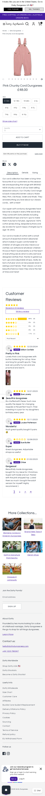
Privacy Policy (9, 713)
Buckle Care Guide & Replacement (18, 705)
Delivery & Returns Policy (14, 709)
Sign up (12, 606)
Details (25, 173)
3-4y (6, 108)
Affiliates (6, 701)
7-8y (6, 114)
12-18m (16, 101)
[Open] (6, 790)
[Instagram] (8, 753)
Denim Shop (33, 555)
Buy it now (22, 145)
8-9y (15, 114)
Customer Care (9, 697)
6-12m (6, 101)
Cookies (6, 718)
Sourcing (6, 722)
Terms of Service (10, 730)
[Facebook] (4, 753)
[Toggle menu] (3, 24)
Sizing (35, 173)
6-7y (33, 108)
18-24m (26, 101)
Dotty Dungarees (22, 789)
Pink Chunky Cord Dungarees (13, 34)
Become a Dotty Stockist (14, 674)
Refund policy (8, 734)
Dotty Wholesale (10, 688)
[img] (20, 347)
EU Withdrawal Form (12, 739)
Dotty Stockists (9, 670)
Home (4, 31)
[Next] (41, 79)
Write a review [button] (22, 311)
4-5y (15, 108)
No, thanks (34, 9)
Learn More (7, 634)
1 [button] (9, 79)
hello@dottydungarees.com (15, 646)
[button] (11, 319)
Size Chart (7, 692)
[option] (22, 57)
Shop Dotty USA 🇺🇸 (11, 666)
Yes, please (13, 9)
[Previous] (3, 79)
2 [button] (19, 492)
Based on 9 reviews (15, 308)
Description (12, 173)
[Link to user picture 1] (8, 377)
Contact (6, 726)
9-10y (24, 114)
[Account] (33, 23)
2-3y (36, 101)
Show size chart (9, 121)
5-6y (24, 108)
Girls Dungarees (15, 31)
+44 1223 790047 (10, 651)
